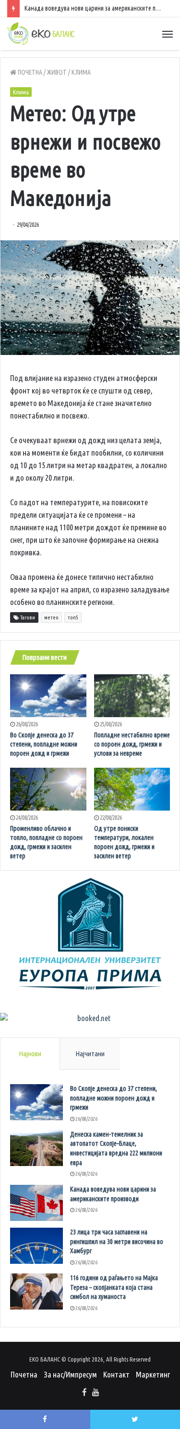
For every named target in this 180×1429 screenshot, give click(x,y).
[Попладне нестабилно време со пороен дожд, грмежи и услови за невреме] (132, 695)
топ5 (73, 617)
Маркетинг (153, 1374)
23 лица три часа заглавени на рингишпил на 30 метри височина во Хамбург (116, 1241)
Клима (81, 72)
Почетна (29, 72)
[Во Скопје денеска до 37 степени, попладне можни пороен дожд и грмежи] (48, 695)
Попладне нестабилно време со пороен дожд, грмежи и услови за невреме (132, 744)
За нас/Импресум (70, 1374)
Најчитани (90, 1053)
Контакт (116, 1374)
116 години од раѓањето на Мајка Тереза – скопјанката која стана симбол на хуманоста (114, 1287)
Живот (57, 72)
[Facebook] (84, 1393)
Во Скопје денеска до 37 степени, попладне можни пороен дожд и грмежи (43, 744)
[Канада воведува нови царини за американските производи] (36, 1203)
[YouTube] (96, 1393)
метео (51, 617)
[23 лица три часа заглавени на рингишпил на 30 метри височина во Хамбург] (36, 1246)
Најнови (30, 1053)
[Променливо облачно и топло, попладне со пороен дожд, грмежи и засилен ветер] (48, 789)
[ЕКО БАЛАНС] (40, 33)
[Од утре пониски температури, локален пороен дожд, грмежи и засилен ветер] (132, 789)
